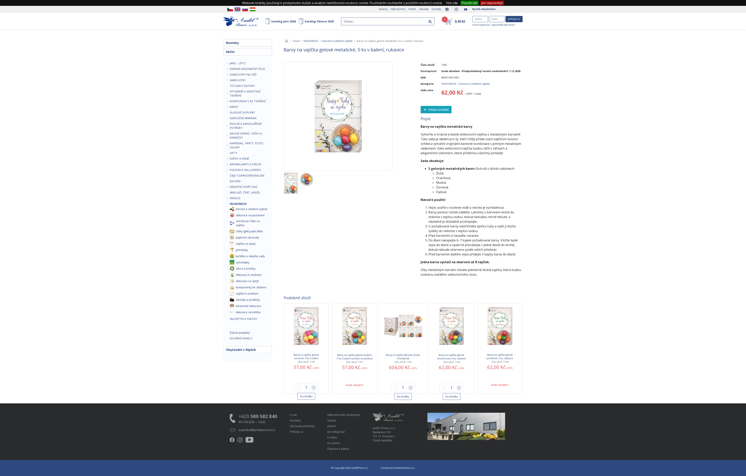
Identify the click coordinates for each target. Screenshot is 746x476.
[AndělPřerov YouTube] (464, 9)
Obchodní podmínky (302, 426)
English (237, 9)
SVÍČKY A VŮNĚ (239, 158)
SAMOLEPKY (238, 80)
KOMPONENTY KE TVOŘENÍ (248, 101)
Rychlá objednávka (484, 9)
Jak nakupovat (336, 432)
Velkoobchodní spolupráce (343, 415)
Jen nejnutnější (492, 3)
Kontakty (436, 9)
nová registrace (481, 24)
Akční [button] (230, 52)
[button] (306, 396)
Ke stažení (333, 443)
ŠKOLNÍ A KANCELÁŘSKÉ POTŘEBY (246, 126)
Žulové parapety (240, 332)
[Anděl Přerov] (240, 21)
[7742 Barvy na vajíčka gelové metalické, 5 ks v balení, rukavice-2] (306, 183)
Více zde (452, 3)
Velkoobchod (397, 9)
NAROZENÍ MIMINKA (243, 118)
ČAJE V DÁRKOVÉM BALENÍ (247, 175)
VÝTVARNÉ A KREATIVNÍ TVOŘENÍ (245, 93)
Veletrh (412, 9)
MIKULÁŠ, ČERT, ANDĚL (245, 192)
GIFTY (233, 153)
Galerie (331, 420)
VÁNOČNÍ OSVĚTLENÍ (243, 187)
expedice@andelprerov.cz (257, 430)
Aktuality (424, 9)
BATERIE (235, 181)
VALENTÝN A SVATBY (243, 319)
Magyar (252, 9)
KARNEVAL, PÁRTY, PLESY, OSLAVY (247, 145)
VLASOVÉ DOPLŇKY (242, 112)
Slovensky (245, 9)
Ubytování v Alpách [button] (241, 350)
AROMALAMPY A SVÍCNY (245, 164)
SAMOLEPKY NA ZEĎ (243, 74)
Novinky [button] (232, 43)
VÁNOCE (235, 198)
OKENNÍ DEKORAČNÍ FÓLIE (247, 69)
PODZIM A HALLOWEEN (245, 170)
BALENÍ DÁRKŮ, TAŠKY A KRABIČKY (246, 135)
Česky (230, 9)
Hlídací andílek (438, 109)
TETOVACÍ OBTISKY (242, 86)
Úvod (296, 41)
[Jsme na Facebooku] (446, 9)
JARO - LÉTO (238, 63)
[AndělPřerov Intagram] (455, 9)
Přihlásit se (296, 432)
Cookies (332, 437)
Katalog (383, 9)
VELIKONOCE (238, 204)
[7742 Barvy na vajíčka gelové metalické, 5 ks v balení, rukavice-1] (291, 183)
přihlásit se (514, 19)
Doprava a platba (338, 448)
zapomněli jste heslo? (503, 24)
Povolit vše (469, 3)
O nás (293, 415)
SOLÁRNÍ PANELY (241, 338)
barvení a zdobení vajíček (337, 41)
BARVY (234, 107)
